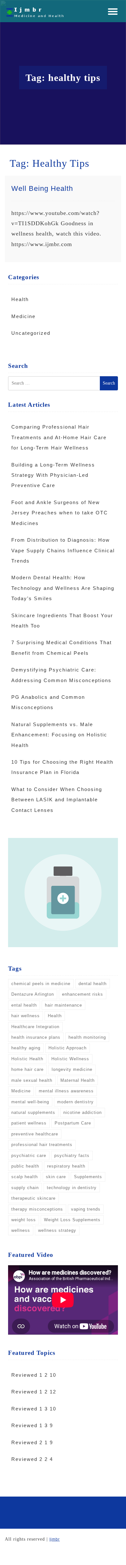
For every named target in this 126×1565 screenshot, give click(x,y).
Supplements (88, 1176)
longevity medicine (72, 1069)
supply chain (25, 1187)
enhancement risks (82, 994)
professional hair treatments (41, 1144)
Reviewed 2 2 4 (32, 1459)
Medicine (23, 316)
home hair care (27, 1069)
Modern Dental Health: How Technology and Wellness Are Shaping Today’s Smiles (62, 588)
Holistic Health (27, 1058)
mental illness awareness (66, 1091)
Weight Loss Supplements (72, 1219)
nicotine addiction (82, 1112)
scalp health (24, 1176)
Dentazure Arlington (32, 994)
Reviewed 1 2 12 (33, 1391)
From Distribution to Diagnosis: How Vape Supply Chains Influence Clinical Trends (63, 550)
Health (20, 299)
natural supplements (33, 1112)
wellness (20, 1230)
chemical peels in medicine (40, 983)
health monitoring (87, 1037)
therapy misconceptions (37, 1209)
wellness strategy (57, 1230)
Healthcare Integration (35, 1026)
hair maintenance (63, 1005)
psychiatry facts (71, 1155)
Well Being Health (42, 188)
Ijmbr (54, 1539)
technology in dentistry (72, 1187)
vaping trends (85, 1209)
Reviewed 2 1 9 (32, 1442)
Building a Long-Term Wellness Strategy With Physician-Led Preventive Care (53, 475)
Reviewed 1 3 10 (33, 1408)
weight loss (23, 1219)
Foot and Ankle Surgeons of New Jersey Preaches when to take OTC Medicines (59, 513)
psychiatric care (28, 1155)
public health (25, 1166)
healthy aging (25, 1047)
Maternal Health (77, 1080)
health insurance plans (35, 1037)
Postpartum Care (73, 1123)
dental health (93, 983)
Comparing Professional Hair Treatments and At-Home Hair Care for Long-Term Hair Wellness (59, 437)
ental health (24, 1005)
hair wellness (25, 1015)
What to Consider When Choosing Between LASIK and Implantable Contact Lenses (56, 800)
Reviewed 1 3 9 (32, 1425)
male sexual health (31, 1080)
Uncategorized (30, 333)
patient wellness (29, 1123)
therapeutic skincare (33, 1198)
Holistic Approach (67, 1047)
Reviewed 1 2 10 (33, 1375)
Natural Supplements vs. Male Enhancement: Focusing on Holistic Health (59, 735)
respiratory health (66, 1166)
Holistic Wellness (70, 1058)
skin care (56, 1176)
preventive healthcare (34, 1134)
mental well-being (30, 1101)
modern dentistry (75, 1101)
